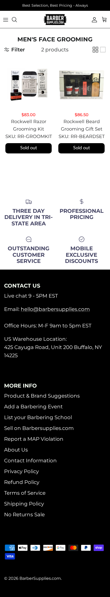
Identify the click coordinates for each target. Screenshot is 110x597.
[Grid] (95, 50)
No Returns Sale (24, 514)
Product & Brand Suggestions (42, 396)
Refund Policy (21, 482)
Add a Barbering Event (33, 406)
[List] (103, 50)
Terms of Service (25, 493)
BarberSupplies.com (40, 578)
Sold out (28, 148)
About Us (16, 450)
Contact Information (30, 460)
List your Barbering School (38, 417)
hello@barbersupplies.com (55, 309)
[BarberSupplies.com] (55, 19)
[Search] (17, 19)
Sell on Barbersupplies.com (39, 428)
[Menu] (5, 19)
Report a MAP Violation (33, 439)
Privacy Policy (21, 471)
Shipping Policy (24, 504)
